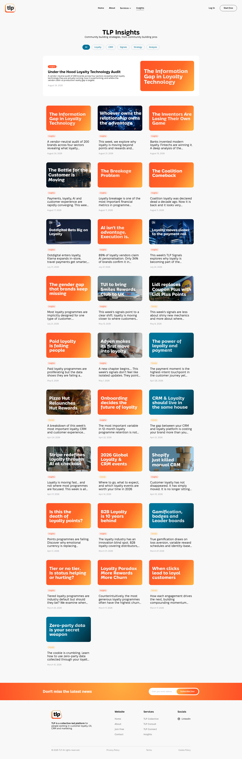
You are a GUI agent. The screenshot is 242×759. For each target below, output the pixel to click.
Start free (228, 8)
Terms (149, 750)
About (112, 8)
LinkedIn (186, 719)
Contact (119, 734)
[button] (125, 8)
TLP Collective (151, 719)
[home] (10, 8)
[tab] (86, 47)
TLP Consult (150, 724)
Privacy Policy (113, 750)
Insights (140, 8)
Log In (212, 8)
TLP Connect (150, 729)
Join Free (119, 729)
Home (101, 8)
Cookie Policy (184, 750)
